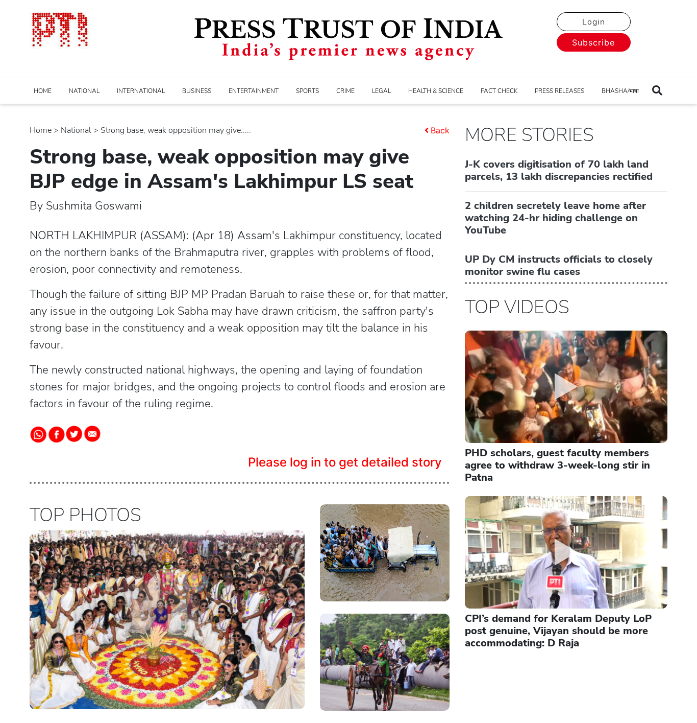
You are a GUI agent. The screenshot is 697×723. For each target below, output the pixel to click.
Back (440, 130)
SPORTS (307, 91)
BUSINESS (196, 91)
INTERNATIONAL (141, 91)
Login (593, 22)
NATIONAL (84, 91)
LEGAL (381, 91)
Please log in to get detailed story (345, 462)
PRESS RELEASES (559, 91)
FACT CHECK (499, 91)
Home (41, 130)
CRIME (345, 91)
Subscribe (593, 42)
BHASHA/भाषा (620, 91)
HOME (43, 91)
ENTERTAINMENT (254, 91)
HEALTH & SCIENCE (435, 91)
